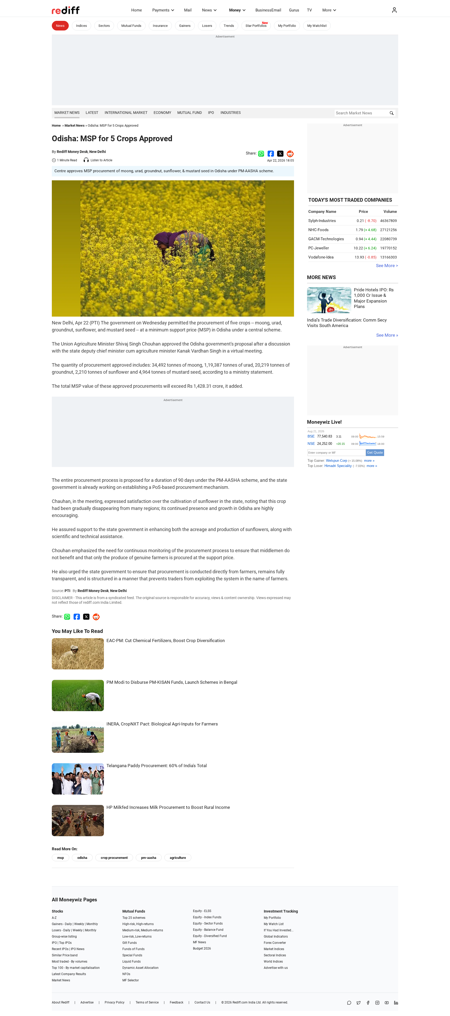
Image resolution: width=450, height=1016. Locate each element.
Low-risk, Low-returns (137, 936)
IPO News (77, 949)
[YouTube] (387, 1003)
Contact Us (202, 1002)
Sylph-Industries (322, 220)
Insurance (160, 26)
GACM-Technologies (326, 239)
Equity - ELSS (202, 911)
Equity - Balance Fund (208, 930)
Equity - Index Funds (207, 917)
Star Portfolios (256, 26)
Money (235, 10)
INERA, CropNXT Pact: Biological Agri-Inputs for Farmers (162, 724)
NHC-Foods (318, 229)
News (207, 10)
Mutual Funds (131, 26)
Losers (207, 26)
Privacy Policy (114, 1002)
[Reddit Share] (289, 153)
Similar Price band (65, 955)
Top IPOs (65, 943)
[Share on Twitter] (280, 153)
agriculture (178, 858)
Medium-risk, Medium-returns (142, 930)
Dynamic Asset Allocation (140, 968)
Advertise (86, 1002)
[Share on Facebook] (270, 153)
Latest (92, 112)
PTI (67, 591)
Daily (68, 924)
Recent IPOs (60, 949)
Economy (162, 112)
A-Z (54, 918)
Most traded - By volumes (69, 961)
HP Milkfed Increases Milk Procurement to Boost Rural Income (168, 807)
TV (309, 10)
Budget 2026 (202, 948)
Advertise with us (276, 968)
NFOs (126, 974)
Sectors (104, 26)
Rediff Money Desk (72, 152)
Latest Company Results (69, 974)
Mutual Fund (189, 112)
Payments (161, 10)
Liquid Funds (131, 961)
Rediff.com (240, 1002)
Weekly (79, 924)
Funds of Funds (133, 949)
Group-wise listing (64, 936)
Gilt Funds (129, 943)
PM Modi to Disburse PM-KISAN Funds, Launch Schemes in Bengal (172, 682)
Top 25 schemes (133, 918)
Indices (81, 26)
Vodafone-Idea (321, 257)
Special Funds (132, 955)
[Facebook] (368, 1003)
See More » (387, 335)
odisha (82, 858)
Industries (231, 112)
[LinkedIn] (396, 1003)
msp (60, 858)
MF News (199, 942)
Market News (66, 112)
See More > (387, 265)
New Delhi (97, 152)
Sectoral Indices (275, 955)
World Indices (273, 961)
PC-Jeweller (318, 248)
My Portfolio (287, 26)
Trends (229, 26)
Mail (188, 10)
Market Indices (274, 949)
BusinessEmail (268, 10)
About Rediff (60, 1002)
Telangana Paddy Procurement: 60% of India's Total (157, 765)
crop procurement (114, 858)
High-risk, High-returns (138, 924)
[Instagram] (377, 1003)
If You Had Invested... (278, 930)
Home (136, 10)
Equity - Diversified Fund (210, 936)
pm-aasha (148, 858)
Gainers (185, 26)
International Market (126, 112)
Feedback (176, 1002)
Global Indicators (276, 936)
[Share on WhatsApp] (349, 1003)
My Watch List (274, 924)
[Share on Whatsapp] (261, 153)
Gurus (294, 10)
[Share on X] (359, 1003)
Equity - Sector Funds (208, 923)
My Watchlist (317, 26)
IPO (211, 112)
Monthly (92, 924)
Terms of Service (147, 1002)
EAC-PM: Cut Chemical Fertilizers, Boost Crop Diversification (166, 640)
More (327, 10)
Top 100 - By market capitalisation (76, 968)
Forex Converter (275, 943)
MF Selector (130, 980)
